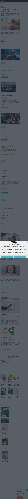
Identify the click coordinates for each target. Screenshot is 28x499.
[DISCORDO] (26, 242)
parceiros (7, 245)
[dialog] (14, 249)
